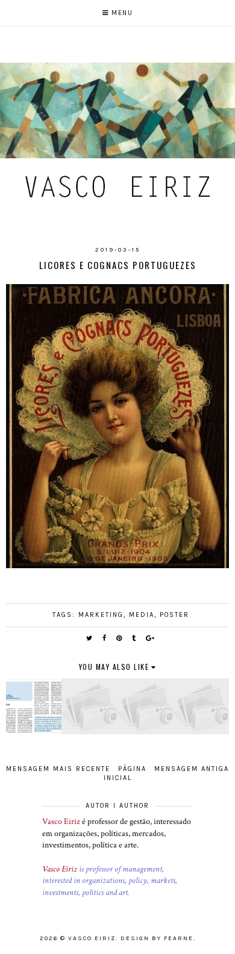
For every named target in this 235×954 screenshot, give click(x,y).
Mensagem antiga (191, 769)
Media (141, 615)
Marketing (101, 615)
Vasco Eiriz (61, 821)
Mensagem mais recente (58, 769)
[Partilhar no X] (89, 638)
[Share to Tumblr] (134, 638)
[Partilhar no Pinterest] (119, 638)
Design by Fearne (157, 938)
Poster (174, 615)
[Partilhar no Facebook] (104, 638)
